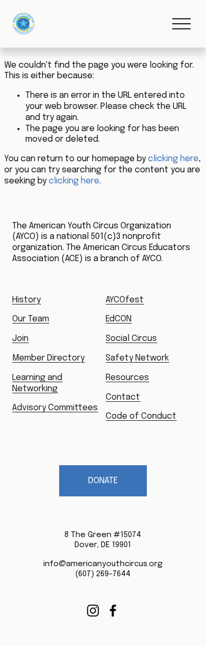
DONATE (103, 480)
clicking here (173, 158)
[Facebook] (113, 610)
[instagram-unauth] (93, 610)
